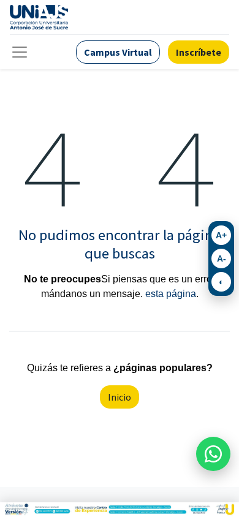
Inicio (119, 397)
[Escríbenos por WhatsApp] (213, 454)
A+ (221, 235)
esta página (170, 294)
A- (221, 258)
